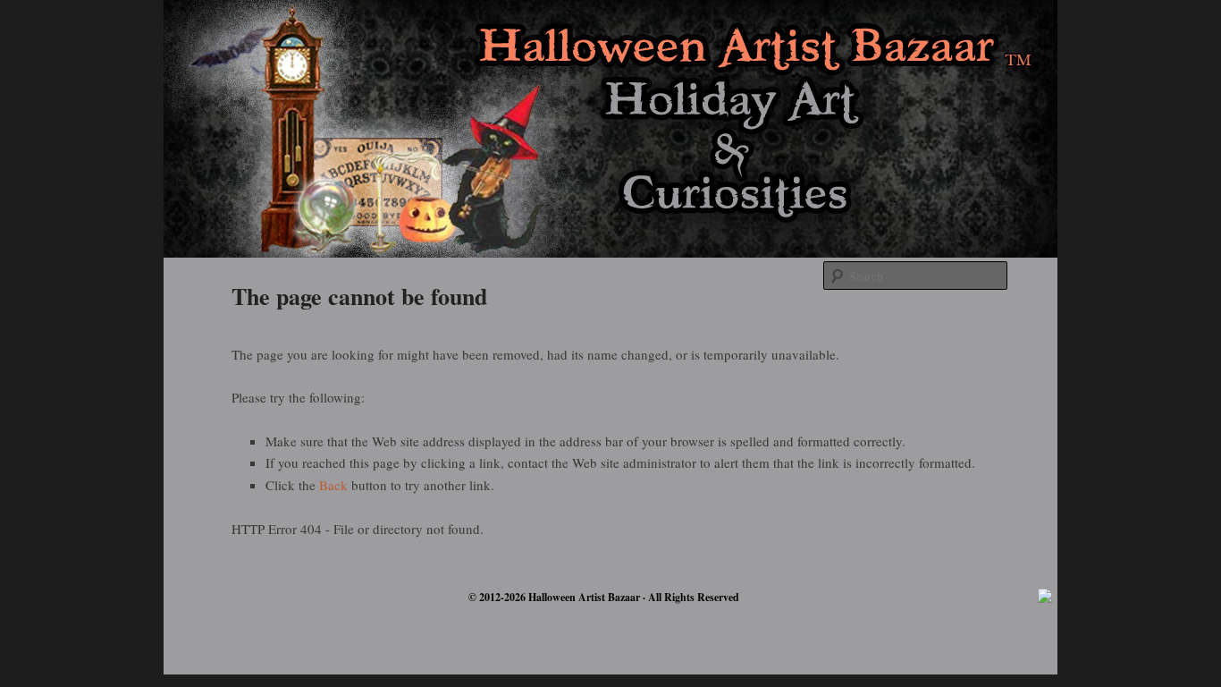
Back (333, 485)
